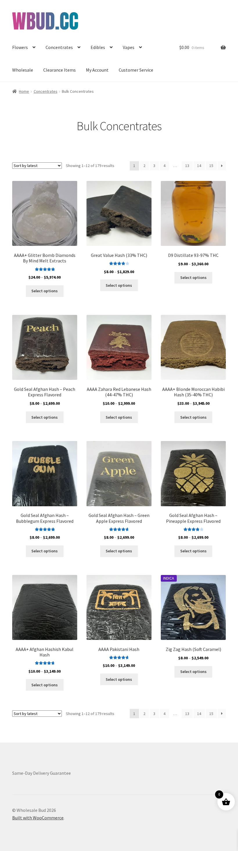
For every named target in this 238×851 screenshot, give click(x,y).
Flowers (20, 47)
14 (199, 165)
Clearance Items (59, 70)
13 (187, 165)
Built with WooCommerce (38, 818)
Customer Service (136, 70)
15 (211, 165)
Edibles (98, 47)
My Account (97, 70)
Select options (44, 290)
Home (24, 91)
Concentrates (59, 47)
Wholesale (22, 70)
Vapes (128, 47)
